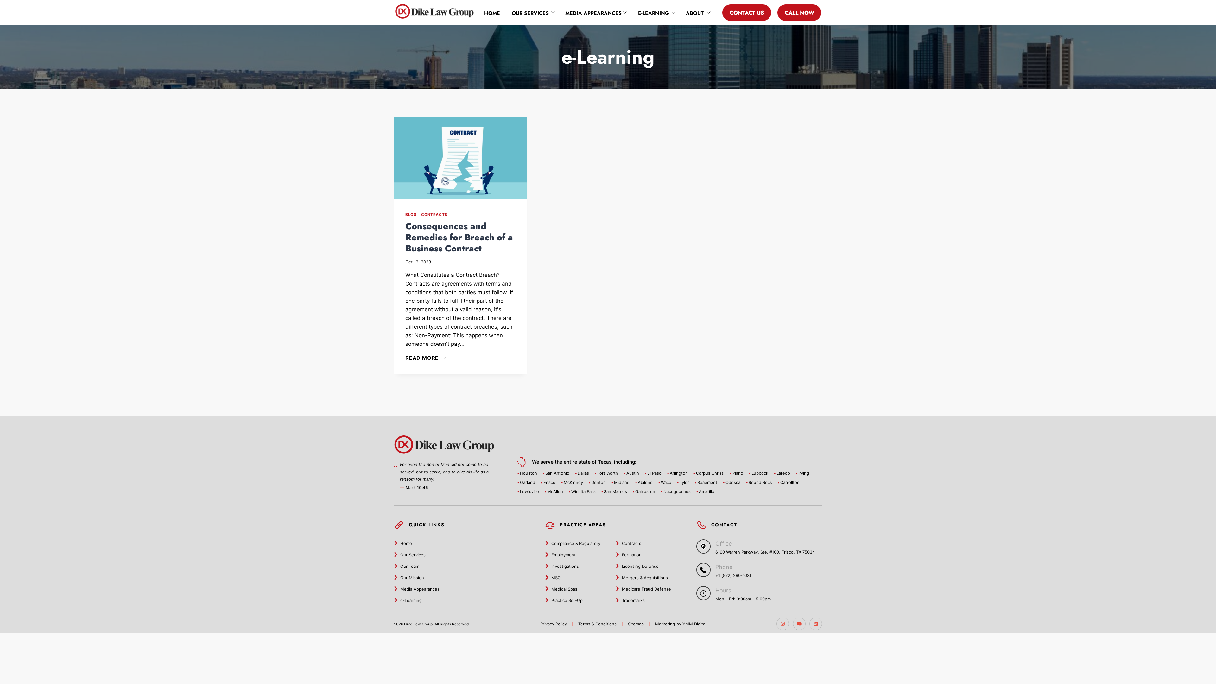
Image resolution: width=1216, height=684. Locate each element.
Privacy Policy (553, 623)
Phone (723, 567)
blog (410, 214)
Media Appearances (593, 13)
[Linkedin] (815, 624)
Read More (422, 358)
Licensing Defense (640, 566)
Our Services (530, 13)
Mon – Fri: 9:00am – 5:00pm (743, 598)
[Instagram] (782, 624)
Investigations (565, 566)
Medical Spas (564, 589)
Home (492, 13)
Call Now (799, 12)
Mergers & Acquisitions (645, 577)
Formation (632, 554)
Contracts (434, 214)
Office (723, 543)
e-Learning (653, 13)
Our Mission (412, 577)
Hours (723, 590)
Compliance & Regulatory (575, 543)
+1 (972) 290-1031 (733, 575)
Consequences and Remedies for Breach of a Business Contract (459, 237)
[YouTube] (799, 624)
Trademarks (633, 600)
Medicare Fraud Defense (646, 589)
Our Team (409, 566)
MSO (556, 577)
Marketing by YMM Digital (680, 623)
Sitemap (636, 623)
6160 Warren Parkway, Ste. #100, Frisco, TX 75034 (765, 551)
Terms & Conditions (597, 623)
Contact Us (747, 12)
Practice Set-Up (567, 600)
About (695, 13)
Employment (563, 554)
